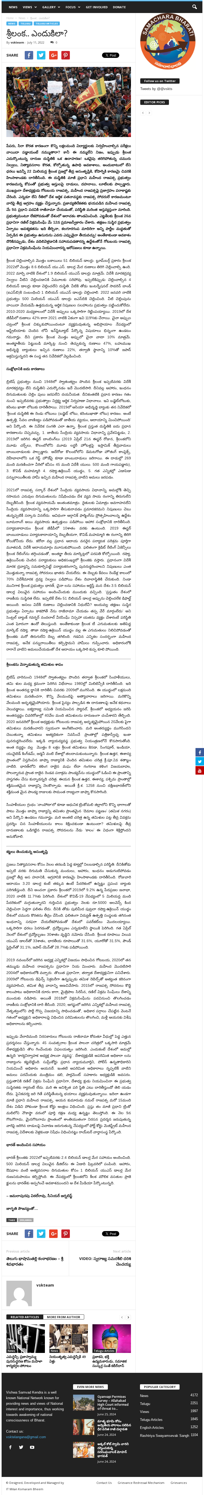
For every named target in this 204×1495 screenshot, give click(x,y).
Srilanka (26, 1220)
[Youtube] (33, 1448)
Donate (119, 7)
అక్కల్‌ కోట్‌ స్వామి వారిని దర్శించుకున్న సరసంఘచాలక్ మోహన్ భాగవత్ (113, 1450)
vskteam (17, 42)
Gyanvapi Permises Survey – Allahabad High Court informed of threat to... (113, 1402)
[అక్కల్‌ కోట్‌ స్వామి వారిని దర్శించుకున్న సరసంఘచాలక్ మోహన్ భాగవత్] (83, 1450)
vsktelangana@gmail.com (26, 1437)
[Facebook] (11, 1448)
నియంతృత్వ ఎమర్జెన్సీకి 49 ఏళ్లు (67, 1359)
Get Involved (97, 7)
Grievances (179, 1483)
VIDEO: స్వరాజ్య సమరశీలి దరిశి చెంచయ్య (105, 1261)
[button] (194, 7)
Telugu (25, 23)
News (13, 7)
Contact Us (104, 1483)
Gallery (49, 7)
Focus (71, 7)
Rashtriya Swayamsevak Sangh (164, 1436)
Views (27, 7)
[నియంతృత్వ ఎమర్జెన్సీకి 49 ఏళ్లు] (68, 1338)
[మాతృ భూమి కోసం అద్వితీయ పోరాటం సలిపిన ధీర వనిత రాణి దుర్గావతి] (83, 1427)
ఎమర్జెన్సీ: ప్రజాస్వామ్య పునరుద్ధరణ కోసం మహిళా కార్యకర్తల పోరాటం (24, 1361)
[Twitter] (22, 1448)
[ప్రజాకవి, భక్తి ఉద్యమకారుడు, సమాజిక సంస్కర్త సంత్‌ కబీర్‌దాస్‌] (111, 1338)
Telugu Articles (47, 23)
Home (10, 18)
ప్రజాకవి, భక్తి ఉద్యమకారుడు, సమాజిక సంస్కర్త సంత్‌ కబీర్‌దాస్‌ (109, 1361)
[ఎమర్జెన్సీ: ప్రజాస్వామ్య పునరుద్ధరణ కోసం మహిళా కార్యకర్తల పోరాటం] (25, 1338)
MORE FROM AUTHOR (63, 1317)
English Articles (152, 1428)
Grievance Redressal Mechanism (141, 1483)
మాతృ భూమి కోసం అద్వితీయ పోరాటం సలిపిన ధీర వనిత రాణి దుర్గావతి (114, 1425)
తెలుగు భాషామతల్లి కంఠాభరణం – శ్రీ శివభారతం (34, 1261)
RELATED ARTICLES (25, 1317)
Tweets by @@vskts (156, 89)
